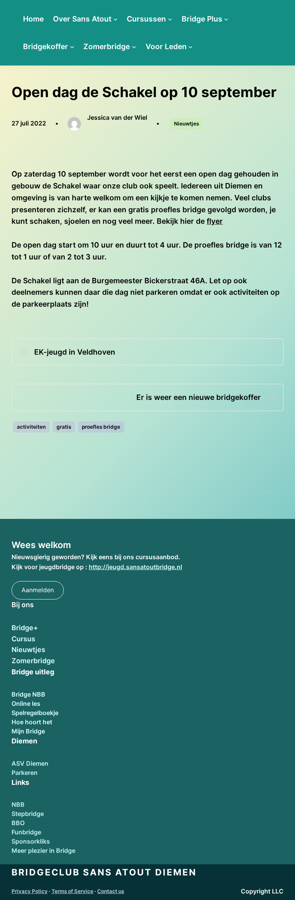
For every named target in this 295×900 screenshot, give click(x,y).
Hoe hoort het (32, 722)
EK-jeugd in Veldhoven (74, 352)
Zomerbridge (33, 661)
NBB (18, 804)
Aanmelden (38, 590)
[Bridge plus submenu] (226, 19)
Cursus (23, 639)
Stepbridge (28, 813)
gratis (63, 427)
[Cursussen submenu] (170, 19)
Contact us (110, 891)
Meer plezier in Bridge (43, 850)
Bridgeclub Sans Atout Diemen (104, 872)
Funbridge (26, 832)
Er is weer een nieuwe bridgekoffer (198, 397)
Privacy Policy (30, 891)
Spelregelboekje (35, 713)
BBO (18, 823)
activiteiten (31, 427)
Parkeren (25, 772)
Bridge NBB (28, 694)
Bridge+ (25, 628)
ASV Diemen (30, 763)
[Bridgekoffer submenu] (72, 46)
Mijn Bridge (28, 731)
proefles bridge (101, 427)
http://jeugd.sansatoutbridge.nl (135, 567)
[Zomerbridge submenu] (134, 46)
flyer (215, 221)
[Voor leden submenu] (190, 46)
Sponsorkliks (31, 841)
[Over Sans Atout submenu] (115, 19)
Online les (26, 703)
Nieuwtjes (186, 124)
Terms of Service (72, 891)
